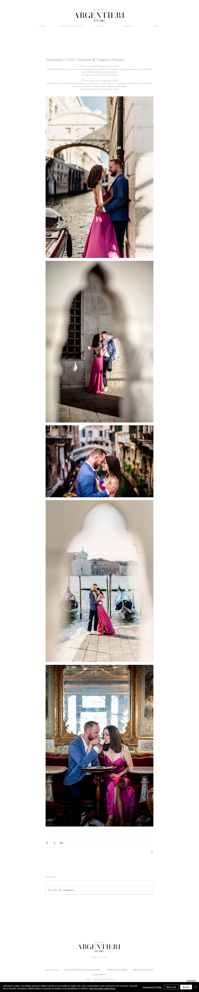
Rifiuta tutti (171, 987)
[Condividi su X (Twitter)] (54, 842)
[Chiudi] (195, 987)
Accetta (186, 987)
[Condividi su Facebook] (47, 842)
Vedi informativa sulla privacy (102, 988)
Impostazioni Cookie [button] (152, 987)
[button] (128, 26)
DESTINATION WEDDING (117, 970)
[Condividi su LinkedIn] (61, 842)
